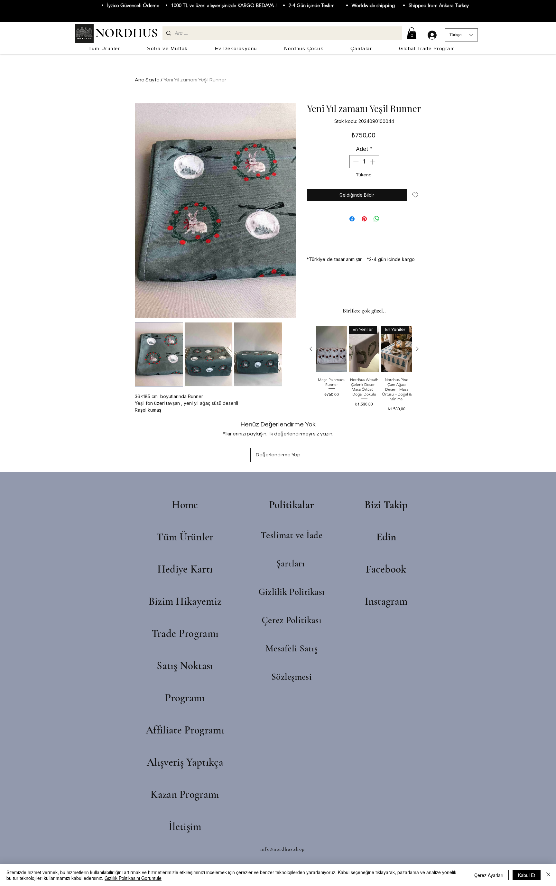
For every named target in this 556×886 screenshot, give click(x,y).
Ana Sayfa (147, 79)
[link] (412, 33)
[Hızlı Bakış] (331, 349)
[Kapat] (548, 875)
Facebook (386, 569)
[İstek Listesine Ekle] (415, 195)
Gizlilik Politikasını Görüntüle (133, 878)
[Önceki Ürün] (311, 349)
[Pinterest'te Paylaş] (364, 219)
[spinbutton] (364, 161)
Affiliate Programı (185, 730)
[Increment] (373, 161)
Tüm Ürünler (185, 537)
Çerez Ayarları (488, 875)
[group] (364, 371)
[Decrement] (355, 161)
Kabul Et (526, 875)
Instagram (386, 601)
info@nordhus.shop (282, 849)
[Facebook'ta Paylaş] (352, 219)
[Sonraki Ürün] (417, 349)
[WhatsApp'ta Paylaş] (376, 219)
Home (185, 505)
